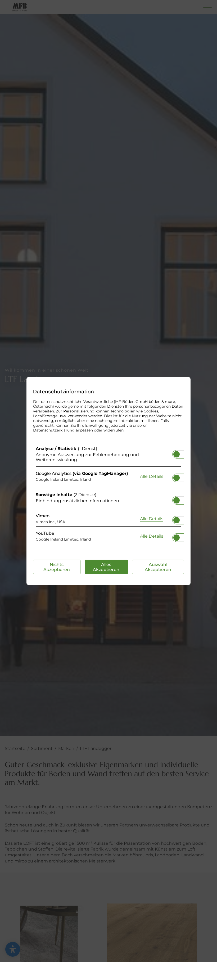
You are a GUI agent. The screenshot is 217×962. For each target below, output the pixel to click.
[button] (176, 454)
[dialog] (108, 481)
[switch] (176, 452)
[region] (108, 496)
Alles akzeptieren (106, 567)
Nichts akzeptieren (56, 567)
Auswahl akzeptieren (158, 567)
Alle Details (151, 476)
